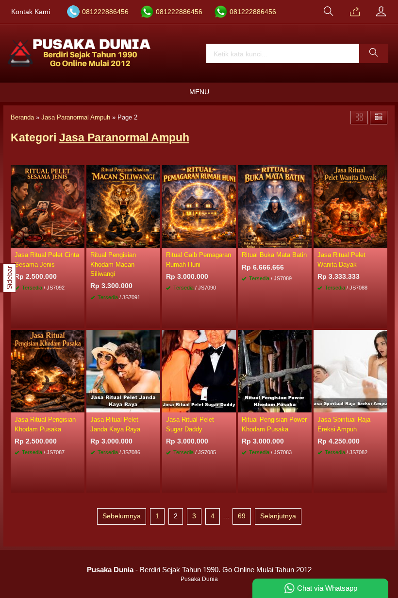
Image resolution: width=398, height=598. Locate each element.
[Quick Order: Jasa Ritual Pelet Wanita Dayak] (381, 240)
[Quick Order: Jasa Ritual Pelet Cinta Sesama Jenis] (78, 240)
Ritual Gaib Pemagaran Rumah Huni (198, 259)
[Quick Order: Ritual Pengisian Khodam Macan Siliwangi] (154, 240)
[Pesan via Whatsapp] (355, 12)
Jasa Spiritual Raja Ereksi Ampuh (343, 424)
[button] (373, 53)
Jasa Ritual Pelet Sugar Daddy (190, 424)
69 (242, 516)
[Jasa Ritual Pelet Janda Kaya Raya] (123, 371)
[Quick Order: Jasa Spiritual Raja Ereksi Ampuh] (381, 405)
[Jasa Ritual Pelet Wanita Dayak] (350, 206)
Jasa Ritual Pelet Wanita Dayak (341, 259)
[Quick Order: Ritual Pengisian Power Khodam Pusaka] (306, 405)
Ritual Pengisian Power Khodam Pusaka (274, 424)
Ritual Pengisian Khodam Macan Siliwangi (113, 264)
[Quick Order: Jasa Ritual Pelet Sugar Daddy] (230, 405)
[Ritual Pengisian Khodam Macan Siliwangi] (123, 206)
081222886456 (105, 12)
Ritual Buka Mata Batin (274, 254)
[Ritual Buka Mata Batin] (275, 206)
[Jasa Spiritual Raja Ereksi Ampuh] (350, 371)
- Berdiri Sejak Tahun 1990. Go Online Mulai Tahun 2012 (199, 569)
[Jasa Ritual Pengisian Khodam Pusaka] (47, 371)
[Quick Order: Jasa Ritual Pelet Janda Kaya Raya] (154, 405)
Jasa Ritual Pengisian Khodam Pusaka (45, 424)
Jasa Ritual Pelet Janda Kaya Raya (115, 424)
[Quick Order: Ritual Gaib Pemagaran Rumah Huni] (230, 240)
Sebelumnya (121, 516)
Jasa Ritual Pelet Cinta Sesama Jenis (47, 259)
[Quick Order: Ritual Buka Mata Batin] (306, 240)
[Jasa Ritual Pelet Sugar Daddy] (199, 371)
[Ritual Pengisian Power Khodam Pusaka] (275, 371)
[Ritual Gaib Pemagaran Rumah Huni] (199, 206)
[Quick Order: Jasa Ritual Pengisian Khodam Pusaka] (78, 405)
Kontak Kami (30, 12)
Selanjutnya (278, 516)
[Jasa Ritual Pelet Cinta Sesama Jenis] (47, 206)
